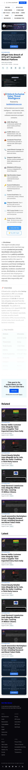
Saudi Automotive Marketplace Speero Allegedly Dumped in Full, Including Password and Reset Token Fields (14, 519)
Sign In (20, 394)
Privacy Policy (18, 741)
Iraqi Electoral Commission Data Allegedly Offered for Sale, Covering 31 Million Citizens (12, 489)
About (2, 741)
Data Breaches (5, 52)
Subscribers (8, 10)
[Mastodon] (12, 766)
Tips (10, 2)
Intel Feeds (15, 12)
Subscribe (22, 2)
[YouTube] (16, 766)
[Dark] (4, 2)
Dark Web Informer (6, 62)
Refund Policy (18, 749)
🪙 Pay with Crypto (14, 233)
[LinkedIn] (6, 766)
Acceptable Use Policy (20, 747)
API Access (19, 7)
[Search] (6, 2)
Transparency (18, 752)
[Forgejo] (19, 766)
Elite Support (4, 747)
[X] (2, 766)
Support (15, 2)
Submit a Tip (4, 749)
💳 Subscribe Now (14, 228)
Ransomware (19, 15)
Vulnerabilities (19, 18)
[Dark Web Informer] (14, 703)
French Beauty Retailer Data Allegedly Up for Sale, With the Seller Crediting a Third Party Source (12, 458)
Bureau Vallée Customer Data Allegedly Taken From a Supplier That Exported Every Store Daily (12, 428)
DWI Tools (6, 12)
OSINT (7, 15)
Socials (3, 752)
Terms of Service (19, 744)
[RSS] (22, 766)
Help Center (4, 744)
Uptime (3, 754)
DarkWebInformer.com (14, 104)
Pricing (7, 7)
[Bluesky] (9, 766)
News (23, 12)
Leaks (2, 719)
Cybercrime (20, 10)
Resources (7, 18)
